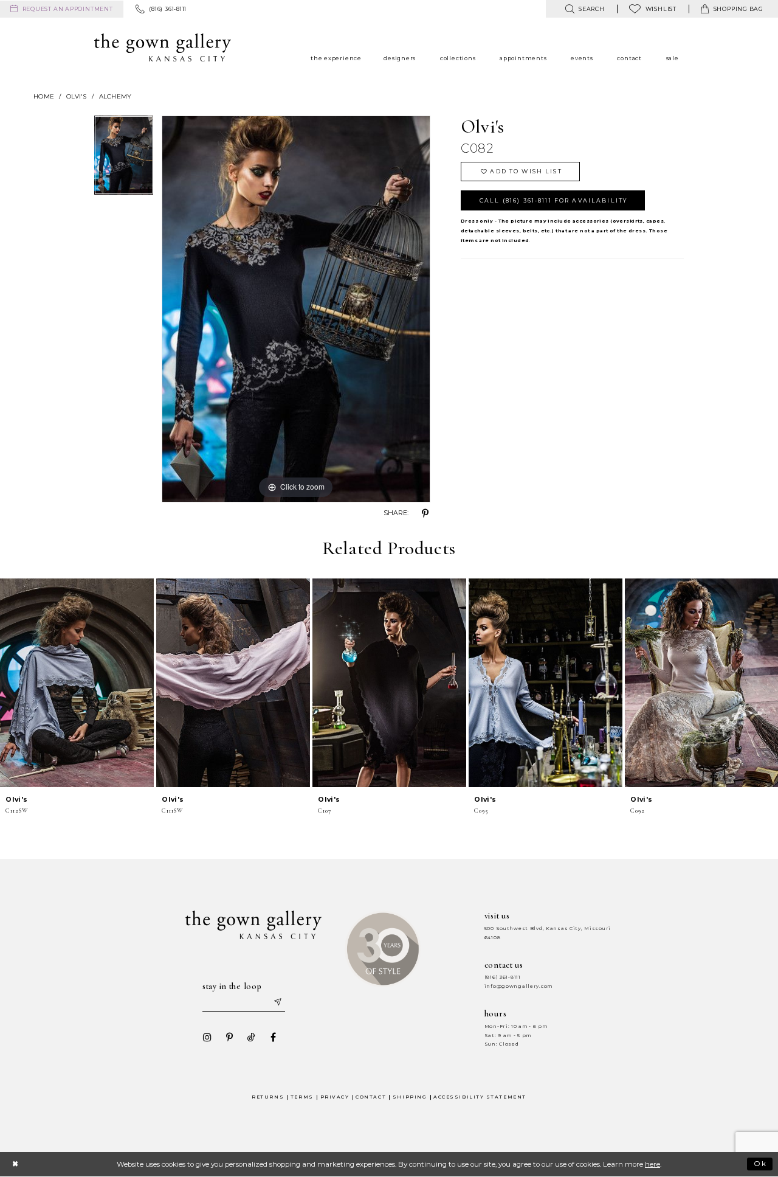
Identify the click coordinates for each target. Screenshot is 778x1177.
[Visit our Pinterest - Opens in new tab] (229, 1037)
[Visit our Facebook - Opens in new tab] (273, 1037)
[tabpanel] (123, 159)
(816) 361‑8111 (502, 977)
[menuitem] (61, 9)
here (652, 1164)
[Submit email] (277, 1002)
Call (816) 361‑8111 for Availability (553, 200)
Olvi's (76, 96)
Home (43, 96)
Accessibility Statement (479, 1097)
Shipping (410, 1097)
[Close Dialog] (14, 1164)
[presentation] (77, 682)
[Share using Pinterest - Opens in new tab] (425, 513)
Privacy (334, 1097)
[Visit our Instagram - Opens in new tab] (207, 1037)
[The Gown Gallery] (162, 47)
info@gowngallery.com (518, 986)
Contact (371, 1097)
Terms (302, 1097)
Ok (761, 1163)
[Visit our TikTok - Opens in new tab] (251, 1037)
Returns (268, 1097)
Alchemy (115, 96)
